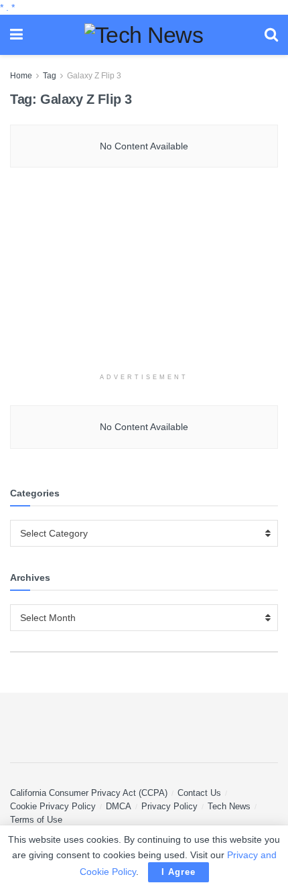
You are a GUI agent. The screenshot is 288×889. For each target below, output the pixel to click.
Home (21, 75)
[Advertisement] (144, 278)
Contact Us (199, 793)
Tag (49, 75)
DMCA (118, 806)
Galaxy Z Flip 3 (94, 75)
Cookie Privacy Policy (53, 806)
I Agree (178, 872)
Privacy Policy (169, 806)
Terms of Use (36, 820)
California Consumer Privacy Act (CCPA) (88, 793)
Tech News (229, 806)
